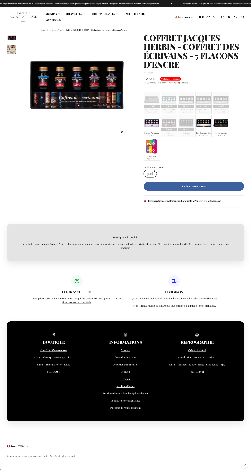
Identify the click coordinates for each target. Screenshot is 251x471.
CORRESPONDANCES (103, 13)
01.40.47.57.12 (54, 371)
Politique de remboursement (125, 407)
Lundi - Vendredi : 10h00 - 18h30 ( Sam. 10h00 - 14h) (197, 364)
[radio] (152, 103)
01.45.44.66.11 (197, 371)
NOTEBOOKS (53, 20)
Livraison (125, 378)
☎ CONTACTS (206, 16)
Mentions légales (125, 386)
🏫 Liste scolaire (184, 16)
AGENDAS (51, 13)
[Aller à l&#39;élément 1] (11, 38)
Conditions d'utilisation (125, 364)
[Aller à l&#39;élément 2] (11, 50)
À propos (125, 350)
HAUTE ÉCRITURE (134, 13)
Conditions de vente (125, 357)
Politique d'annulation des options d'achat (125, 393)
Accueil (44, 30)
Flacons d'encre (56, 30)
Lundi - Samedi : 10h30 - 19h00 (53, 364)
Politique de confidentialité (125, 400)
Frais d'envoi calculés (166, 82)
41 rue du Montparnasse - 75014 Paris (53, 357)
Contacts (125, 371)
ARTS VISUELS (74, 13)
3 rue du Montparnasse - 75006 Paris (197, 357)
